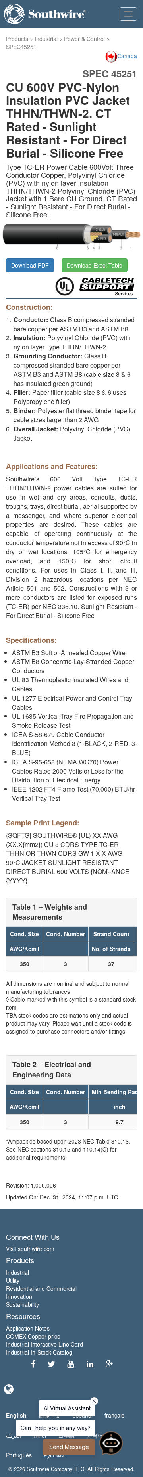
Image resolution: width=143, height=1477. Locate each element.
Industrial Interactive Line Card (44, 1344)
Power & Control (84, 39)
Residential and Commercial (41, 1288)
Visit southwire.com (30, 1248)
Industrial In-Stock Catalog (39, 1352)
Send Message (69, 1447)
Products (17, 39)
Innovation (19, 1296)
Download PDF (30, 265)
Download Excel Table (94, 265)
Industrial (46, 39)
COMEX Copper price (33, 1336)
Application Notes (28, 1328)
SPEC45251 (21, 47)
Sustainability (22, 1304)
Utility (12, 1280)
